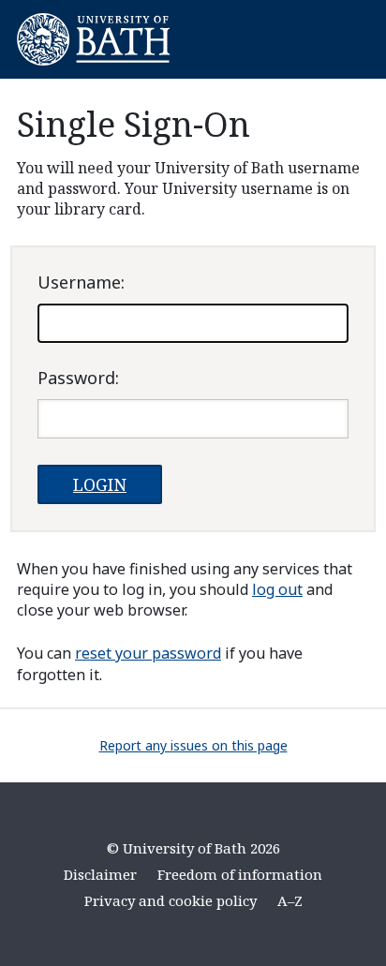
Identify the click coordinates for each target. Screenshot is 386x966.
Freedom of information (239, 874)
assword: (78, 377)
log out (277, 589)
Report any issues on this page (193, 745)
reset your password (148, 653)
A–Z (290, 900)
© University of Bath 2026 (193, 848)
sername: (81, 282)
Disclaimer (100, 874)
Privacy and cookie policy (170, 900)
